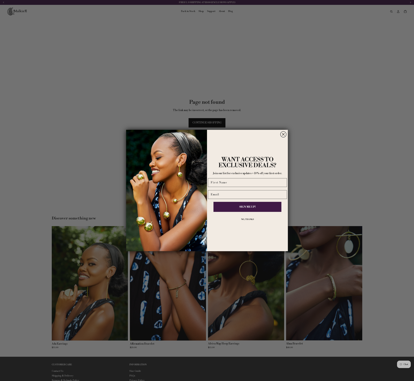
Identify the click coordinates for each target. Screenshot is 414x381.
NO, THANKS (247, 219)
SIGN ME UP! (247, 206)
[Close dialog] (283, 134)
